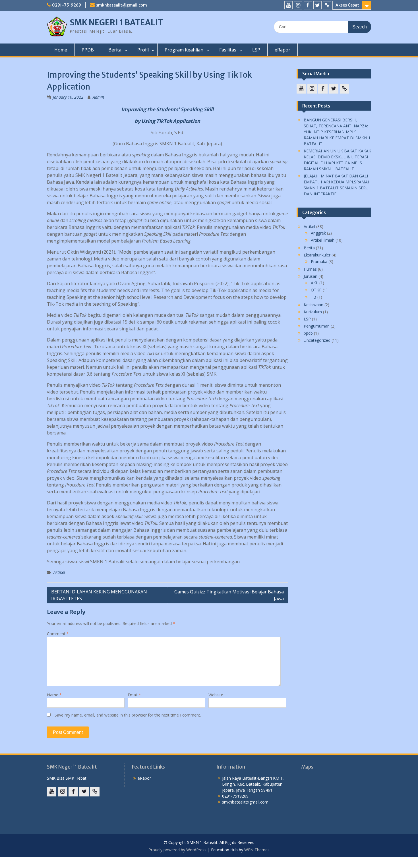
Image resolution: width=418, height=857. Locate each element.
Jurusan (310, 276)
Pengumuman (317, 326)
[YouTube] (288, 5)
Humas (310, 269)
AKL (314, 282)
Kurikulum (313, 311)
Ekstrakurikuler (317, 255)
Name (54, 694)
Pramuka (319, 261)
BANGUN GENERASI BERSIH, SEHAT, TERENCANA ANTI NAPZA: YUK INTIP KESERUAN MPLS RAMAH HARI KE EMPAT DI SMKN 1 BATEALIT (337, 131)
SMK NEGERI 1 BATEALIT (116, 22)
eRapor (282, 50)
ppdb (308, 333)
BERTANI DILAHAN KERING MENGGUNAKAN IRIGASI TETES (99, 595)
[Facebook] (308, 5)
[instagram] (298, 5)
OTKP (316, 290)
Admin (98, 97)
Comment (58, 633)
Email (134, 694)
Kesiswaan (313, 304)
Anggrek (318, 233)
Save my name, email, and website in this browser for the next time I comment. (128, 715)
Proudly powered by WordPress (177, 849)
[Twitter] (317, 5)
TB (313, 297)
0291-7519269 (66, 5)
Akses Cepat (347, 5)
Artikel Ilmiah (322, 240)
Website (215, 694)
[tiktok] (327, 5)
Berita (309, 248)
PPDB (88, 50)
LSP (256, 50)
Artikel (59, 572)
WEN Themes (257, 849)
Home (60, 50)
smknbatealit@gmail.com (121, 5)
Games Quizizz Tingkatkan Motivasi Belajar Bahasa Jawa (229, 595)
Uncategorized (317, 340)
